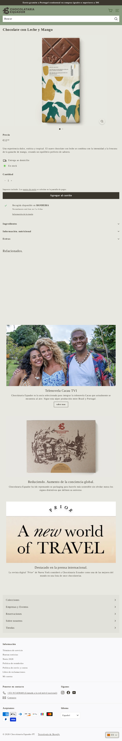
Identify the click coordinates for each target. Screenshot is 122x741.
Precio (6, 135)
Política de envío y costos (15, 668)
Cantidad (8, 174)
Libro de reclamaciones (14, 672)
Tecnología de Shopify (49, 734)
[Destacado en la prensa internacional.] (61, 532)
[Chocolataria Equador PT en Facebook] (68, 692)
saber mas (61, 404)
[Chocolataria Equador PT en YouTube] (74, 692)
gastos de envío (29, 189)
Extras (6, 239)
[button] (112, 735)
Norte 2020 (8, 659)
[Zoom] (102, 121)
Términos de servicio (13, 650)
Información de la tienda (22, 214)
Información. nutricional (17, 231)
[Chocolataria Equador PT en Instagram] (62, 692)
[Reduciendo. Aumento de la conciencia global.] (61, 446)
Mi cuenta (7, 676)
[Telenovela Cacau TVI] (61, 355)
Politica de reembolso (13, 663)
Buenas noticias (10, 654)
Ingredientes (10, 224)
